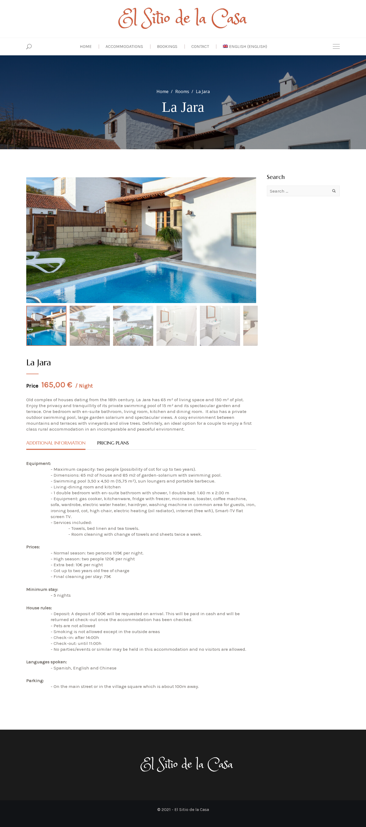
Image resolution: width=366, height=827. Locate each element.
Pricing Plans (113, 443)
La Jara (38, 362)
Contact (200, 46)
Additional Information (55, 443)
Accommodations (124, 46)
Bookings (167, 46)
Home (86, 46)
